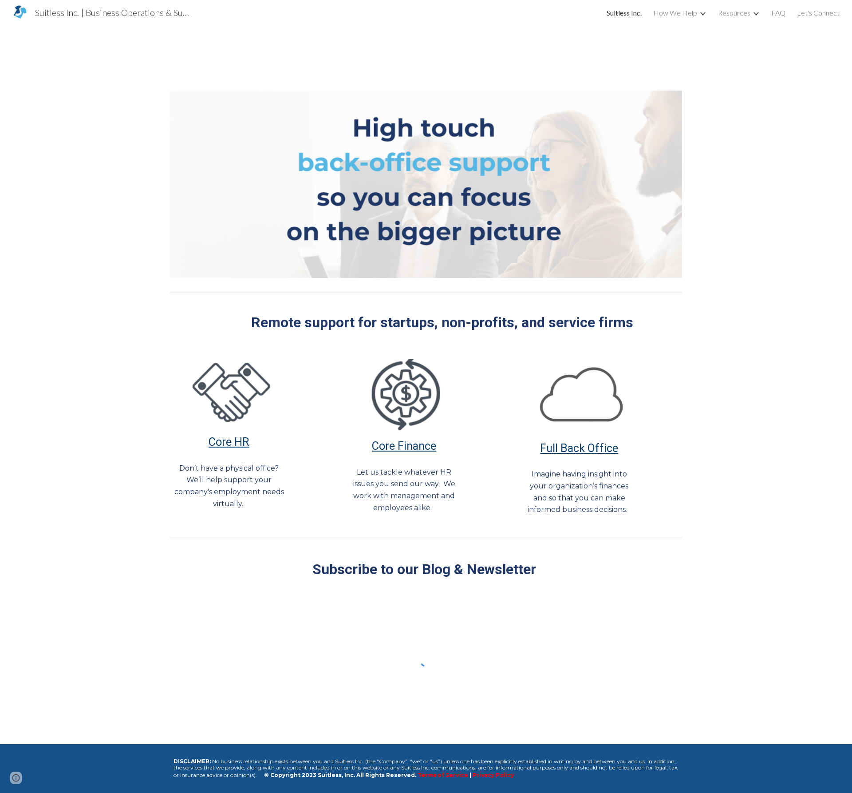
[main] (426, 322)
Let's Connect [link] (818, 12)
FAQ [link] (778, 12)
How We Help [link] (675, 12)
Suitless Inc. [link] (624, 12)
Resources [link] (734, 12)
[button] (16, 778)
